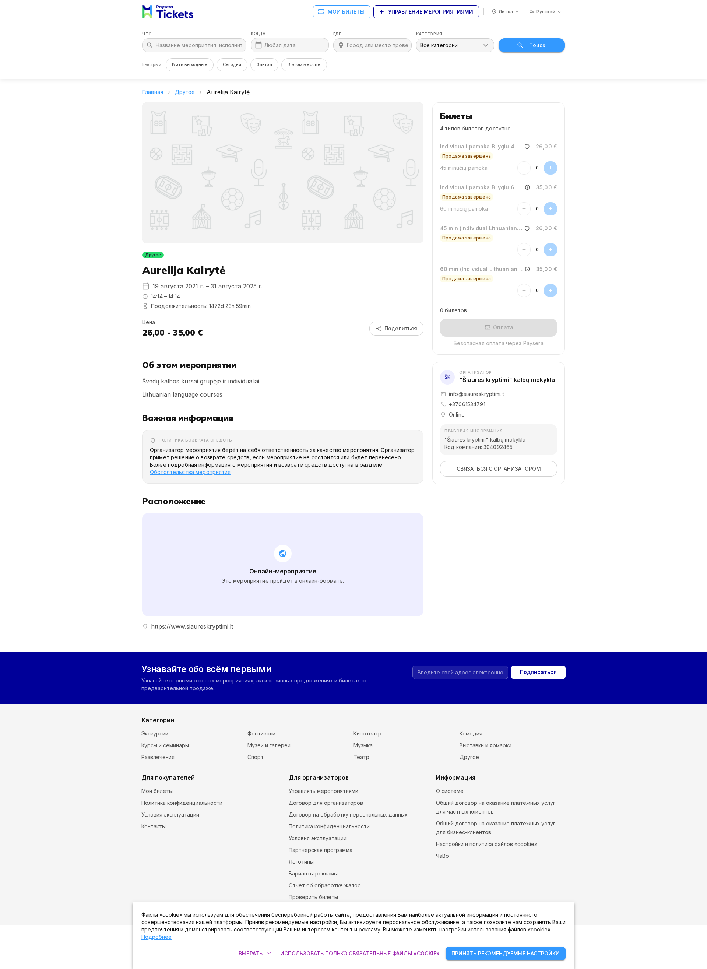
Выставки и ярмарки (485, 745)
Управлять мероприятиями (323, 791)
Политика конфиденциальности (181, 803)
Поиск (537, 45)
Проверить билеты (313, 897)
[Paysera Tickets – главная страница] (167, 11)
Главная (152, 92)
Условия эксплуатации (170, 814)
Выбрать (256, 953)
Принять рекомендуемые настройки (505, 953)
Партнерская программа (320, 850)
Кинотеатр (367, 733)
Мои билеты (341, 11)
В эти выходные (189, 64)
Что (147, 34)
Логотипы (301, 862)
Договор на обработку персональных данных (348, 814)
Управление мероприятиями (425, 11)
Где (337, 34)
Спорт (255, 757)
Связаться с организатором (499, 469)
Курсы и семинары (165, 745)
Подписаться (538, 672)
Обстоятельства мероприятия (190, 472)
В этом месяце (304, 64)
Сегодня (232, 64)
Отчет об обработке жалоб (325, 885)
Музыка (363, 745)
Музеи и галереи (269, 745)
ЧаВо (442, 856)
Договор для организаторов (326, 803)
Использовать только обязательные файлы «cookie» (360, 953)
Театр (361, 757)
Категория (429, 34)
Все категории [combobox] (439, 45)
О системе (450, 791)
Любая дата (280, 45)
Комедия (471, 733)
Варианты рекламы (313, 873)
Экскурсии (154, 733)
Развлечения (158, 757)
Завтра (264, 64)
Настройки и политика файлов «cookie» (486, 844)
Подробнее (156, 937)
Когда (258, 33)
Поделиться (396, 328)
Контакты (153, 826)
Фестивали (261, 733)
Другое (185, 92)
